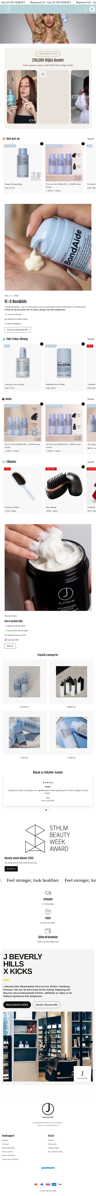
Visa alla (91, 139)
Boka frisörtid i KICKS (17, 1005)
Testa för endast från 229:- (18, 330)
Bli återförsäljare (8, 1148)
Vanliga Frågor (53, 1148)
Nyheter (51, 1140)
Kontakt (5, 1140)
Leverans (5, 1144)
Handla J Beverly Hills (47, 1005)
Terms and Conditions (10, 1159)
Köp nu (10, 646)
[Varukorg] (85, 9)
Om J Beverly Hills (55, 1152)
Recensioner (52, 1144)
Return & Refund (8, 1155)
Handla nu (11, 869)
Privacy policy (7, 1152)
